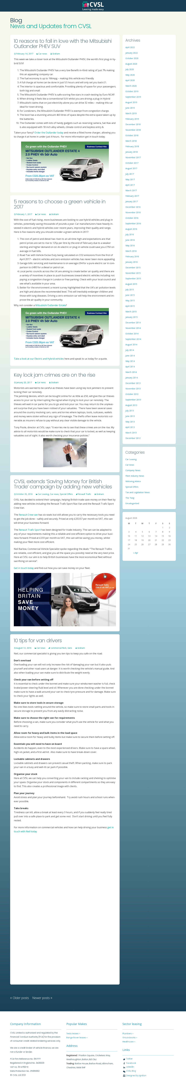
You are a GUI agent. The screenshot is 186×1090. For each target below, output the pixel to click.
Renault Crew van (28, 514)
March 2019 (131, 113)
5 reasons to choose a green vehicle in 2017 (59, 204)
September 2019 (133, 96)
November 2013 (133, 388)
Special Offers (66, 494)
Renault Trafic (84, 494)
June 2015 (130, 295)
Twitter (129, 1058)
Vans (70, 648)
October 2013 (131, 394)
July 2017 (129, 174)
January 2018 (131, 152)
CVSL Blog (131, 1071)
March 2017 (131, 190)
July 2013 (129, 410)
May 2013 (130, 421)
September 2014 (133, 339)
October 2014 (131, 333)
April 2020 (130, 80)
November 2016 (133, 212)
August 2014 (131, 344)
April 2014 (130, 366)
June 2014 (130, 355)
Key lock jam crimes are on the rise (54, 374)
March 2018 (131, 141)
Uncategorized (132, 503)
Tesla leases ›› (73, 1033)
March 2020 (131, 85)
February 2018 (132, 146)
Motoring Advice (133, 481)
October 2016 (131, 218)
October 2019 (131, 91)
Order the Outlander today (48, 132)
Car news (42, 53)
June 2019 (130, 107)
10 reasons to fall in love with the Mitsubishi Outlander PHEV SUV (63, 43)
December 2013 (133, 383)
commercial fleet (58, 648)
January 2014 (131, 377)
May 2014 (130, 361)
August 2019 (131, 102)
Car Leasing (43, 494)
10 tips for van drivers (38, 640)
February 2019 (132, 118)
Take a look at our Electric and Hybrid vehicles (39, 358)
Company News (132, 470)
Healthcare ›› (128, 1041)
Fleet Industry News (134, 475)
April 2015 (130, 306)
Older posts (19, 998)
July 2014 (129, 350)
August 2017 (131, 168)
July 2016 (129, 234)
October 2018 (131, 135)
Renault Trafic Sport (30, 529)
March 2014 (131, 372)
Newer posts (42, 998)
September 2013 (133, 399)
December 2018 (133, 124)
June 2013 (130, 416)
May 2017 (130, 179)
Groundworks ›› (129, 1037)
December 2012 (133, 438)
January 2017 (131, 201)
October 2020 (131, 58)
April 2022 (130, 47)
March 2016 (131, 251)
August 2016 (131, 229)
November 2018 (133, 129)
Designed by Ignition (136, 1075)
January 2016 (131, 262)
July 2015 (129, 289)
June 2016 (130, 240)
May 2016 (130, 245)
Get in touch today (24, 568)
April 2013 (130, 427)
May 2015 (130, 300)
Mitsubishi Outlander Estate (50, 305)
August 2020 (131, 63)
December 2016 (133, 207)
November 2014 (133, 328)
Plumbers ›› (127, 1033)
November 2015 (133, 273)
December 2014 (133, 322)
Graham (56, 53)
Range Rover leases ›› (77, 1037)
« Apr (135, 552)
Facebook (131, 1063)
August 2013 (131, 405)
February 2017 (132, 196)
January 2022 (131, 52)
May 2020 (130, 74)
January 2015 (131, 317)
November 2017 (133, 157)
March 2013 (131, 432)
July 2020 (129, 69)
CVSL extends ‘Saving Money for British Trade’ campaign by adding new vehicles (63, 484)
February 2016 (132, 256)
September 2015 (133, 278)
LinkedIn (130, 1067)
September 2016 (133, 223)
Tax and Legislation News (137, 492)
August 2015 (131, 284)
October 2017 (131, 163)
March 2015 (131, 311)
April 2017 (130, 185)
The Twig (129, 497)
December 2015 (133, 267)
